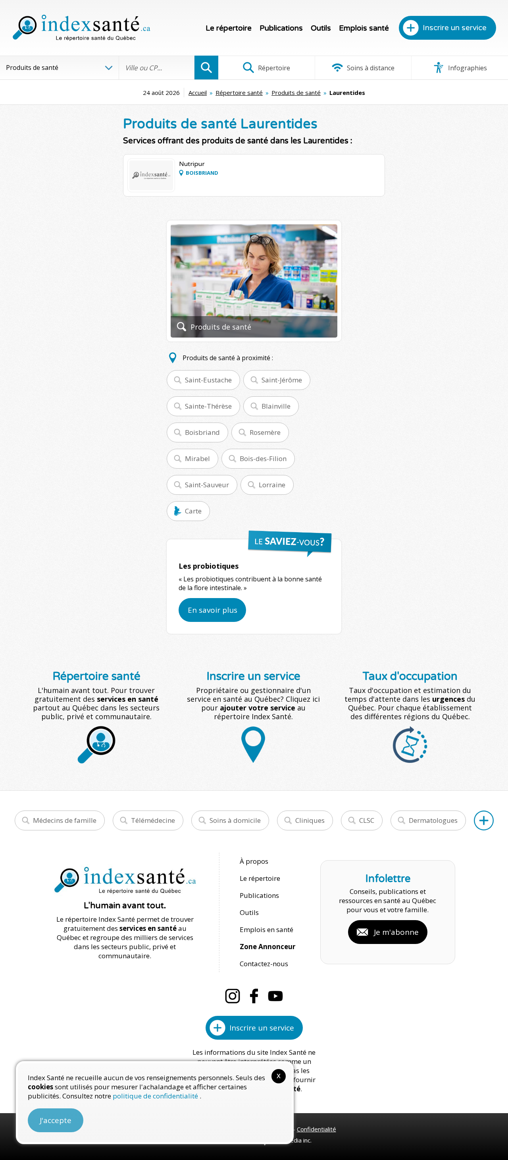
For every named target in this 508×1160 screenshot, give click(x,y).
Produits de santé (296, 93)
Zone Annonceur (267, 946)
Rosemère (265, 432)
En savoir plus (212, 610)
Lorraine (272, 484)
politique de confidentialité (156, 1095)
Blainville (276, 406)
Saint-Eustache (208, 379)
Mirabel (197, 458)
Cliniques (310, 820)
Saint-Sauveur (207, 484)
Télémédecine (153, 820)
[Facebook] (254, 996)
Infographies (466, 68)
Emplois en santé (266, 929)
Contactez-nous (264, 963)
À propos (254, 861)
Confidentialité (316, 1129)
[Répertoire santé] (484, 820)
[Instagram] (233, 996)
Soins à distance (369, 68)
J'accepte (55, 1120)
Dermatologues (433, 820)
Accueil (198, 93)
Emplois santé (364, 28)
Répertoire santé (239, 93)
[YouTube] (275, 996)
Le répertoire (229, 28)
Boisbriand (202, 432)
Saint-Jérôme (282, 379)
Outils (321, 28)
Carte (193, 510)
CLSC (366, 820)
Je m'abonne (396, 932)
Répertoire (273, 68)
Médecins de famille (64, 820)
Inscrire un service (455, 27)
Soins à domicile (235, 820)
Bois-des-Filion (263, 458)
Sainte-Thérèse (208, 406)
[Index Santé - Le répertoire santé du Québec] (81, 28)
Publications (281, 28)
